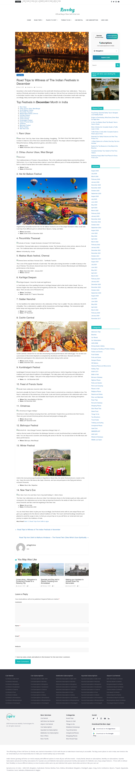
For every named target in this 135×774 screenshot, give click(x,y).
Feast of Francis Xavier (26, 122)
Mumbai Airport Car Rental (114, 681)
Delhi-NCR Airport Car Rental (115, 679)
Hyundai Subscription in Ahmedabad (91, 697)
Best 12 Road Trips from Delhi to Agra (36, 521)
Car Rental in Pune (11, 692)
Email (17, 636)
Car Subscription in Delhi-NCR (39, 679)
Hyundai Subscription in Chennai (90, 689)
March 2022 (94, 242)
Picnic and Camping (97, 386)
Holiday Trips (95, 369)
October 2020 (95, 290)
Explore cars (105, 57)
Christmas (23, 123)
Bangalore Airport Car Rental (115, 684)
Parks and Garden (96, 383)
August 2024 (95, 230)
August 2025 (95, 196)
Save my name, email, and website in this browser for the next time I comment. (43, 657)
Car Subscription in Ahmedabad (40, 697)
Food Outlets (95, 354)
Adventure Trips (96, 332)
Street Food (94, 411)
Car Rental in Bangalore (12, 684)
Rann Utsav (23, 107)
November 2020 (96, 287)
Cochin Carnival (24, 118)
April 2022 (94, 239)
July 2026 (94, 173)
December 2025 (96, 185)
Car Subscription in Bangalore (39, 684)
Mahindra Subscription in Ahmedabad (67, 697)
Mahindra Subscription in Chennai (65, 689)
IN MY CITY (94, 371)
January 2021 (95, 281)
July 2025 (94, 199)
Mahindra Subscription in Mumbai (65, 681)
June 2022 (94, 233)
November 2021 (96, 253)
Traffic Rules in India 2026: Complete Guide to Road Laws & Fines (41, 2)
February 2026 (95, 179)
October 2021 (95, 256)
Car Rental (79, 20)
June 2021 (94, 267)
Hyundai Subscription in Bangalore (91, 684)
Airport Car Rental (47, 724)
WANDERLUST (95, 431)
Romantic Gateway (96, 403)
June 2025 (94, 202)
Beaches (93, 334)
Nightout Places (95, 380)
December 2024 (96, 219)
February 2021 (95, 279)
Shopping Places (96, 406)
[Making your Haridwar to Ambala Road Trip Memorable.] (77, 569)
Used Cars (104, 20)
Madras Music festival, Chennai (29, 113)
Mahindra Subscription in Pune (64, 692)
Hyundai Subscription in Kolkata (90, 695)
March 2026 (94, 176)
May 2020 (94, 304)
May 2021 (94, 270)
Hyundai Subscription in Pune (89, 692)
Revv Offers (44, 736)
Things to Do (70, 724)
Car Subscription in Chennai (39, 689)
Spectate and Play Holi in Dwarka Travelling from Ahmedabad (50, 581)
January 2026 (95, 182)
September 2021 (96, 259)
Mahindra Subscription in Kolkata (65, 695)
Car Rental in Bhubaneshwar (14, 700)
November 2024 (96, 222)
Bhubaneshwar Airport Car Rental (116, 700)
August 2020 (95, 296)
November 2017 (96, 318)
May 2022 (94, 236)
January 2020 (95, 316)
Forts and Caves (96, 357)
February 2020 (95, 313)
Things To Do (65, 20)
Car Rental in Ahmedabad (13, 697)
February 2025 (95, 213)
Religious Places (96, 391)
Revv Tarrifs (44, 739)
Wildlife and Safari (96, 440)
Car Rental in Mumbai (12, 681)
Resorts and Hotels (96, 394)
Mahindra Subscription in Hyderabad (66, 687)
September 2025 (96, 193)
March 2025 (94, 210)
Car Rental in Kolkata (11, 695)
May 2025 (94, 205)
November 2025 (96, 188)
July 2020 (94, 298)
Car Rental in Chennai (12, 689)
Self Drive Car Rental (47, 721)
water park (94, 434)
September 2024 (96, 227)
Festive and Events (96, 352)
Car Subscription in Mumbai (38, 681)
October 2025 (95, 190)
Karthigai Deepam (25, 115)
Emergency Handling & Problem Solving (103, 349)
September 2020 (96, 293)
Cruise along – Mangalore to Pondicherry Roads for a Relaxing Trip (26, 581)
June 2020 (94, 301)
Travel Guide (95, 420)
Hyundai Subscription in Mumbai (90, 681)
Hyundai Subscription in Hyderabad (91, 687)
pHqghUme (30, 87)
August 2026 (95, 171)
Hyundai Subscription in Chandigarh (91, 703)
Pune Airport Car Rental (113, 692)
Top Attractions (95, 417)
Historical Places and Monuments (101, 366)
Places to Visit (51, 20)
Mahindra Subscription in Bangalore (66, 684)
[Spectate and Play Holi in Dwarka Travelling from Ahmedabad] (52, 569)
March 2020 (94, 310)
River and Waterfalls (97, 397)
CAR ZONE (94, 343)
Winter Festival (24, 127)
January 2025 (95, 216)
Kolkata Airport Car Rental (114, 695)
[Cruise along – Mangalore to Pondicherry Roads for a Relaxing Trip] (27, 569)
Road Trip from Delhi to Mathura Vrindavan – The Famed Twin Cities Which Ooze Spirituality (54, 537)
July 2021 (94, 264)
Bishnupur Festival (25, 125)
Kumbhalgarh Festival (26, 120)
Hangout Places (96, 360)
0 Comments (38, 87)
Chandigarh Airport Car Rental (115, 703)
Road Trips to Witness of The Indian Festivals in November (37, 529)
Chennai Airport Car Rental (114, 689)
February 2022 (95, 244)
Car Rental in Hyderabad (12, 687)
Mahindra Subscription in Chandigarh (67, 703)
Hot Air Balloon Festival (26, 110)
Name (17, 626)
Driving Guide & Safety (98, 346)
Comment (18, 602)
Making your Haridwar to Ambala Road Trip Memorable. (75, 581)
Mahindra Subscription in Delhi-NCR (66, 679)
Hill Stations (94, 363)
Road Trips (38, 20)
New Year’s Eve (24, 128)
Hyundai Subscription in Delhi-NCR (91, 679)
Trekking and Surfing (97, 423)
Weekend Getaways (97, 437)
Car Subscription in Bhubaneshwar (40, 700)
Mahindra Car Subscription (49, 733)
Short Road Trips (96, 408)
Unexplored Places (96, 425)
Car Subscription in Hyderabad (39, 687)
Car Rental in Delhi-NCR (12, 679)
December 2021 (96, 250)
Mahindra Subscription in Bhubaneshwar (67, 700)
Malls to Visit (95, 374)
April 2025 (94, 208)
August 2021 (95, 262)
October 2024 (95, 225)
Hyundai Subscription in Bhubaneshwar (92, 700)
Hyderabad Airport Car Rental (115, 687)
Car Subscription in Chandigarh (40, 703)
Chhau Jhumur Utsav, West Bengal (30, 108)
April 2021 (94, 273)
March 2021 (94, 276)
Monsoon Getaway (96, 377)
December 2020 (96, 284)
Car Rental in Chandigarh (13, 703)
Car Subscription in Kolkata (38, 695)
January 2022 (95, 247)
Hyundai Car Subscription (49, 730)
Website (18, 646)
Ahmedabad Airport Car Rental (115, 697)
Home (29, 20)
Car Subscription (92, 20)
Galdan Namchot (25, 117)
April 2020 (94, 307)
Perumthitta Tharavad (26, 112)
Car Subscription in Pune (37, 692)
